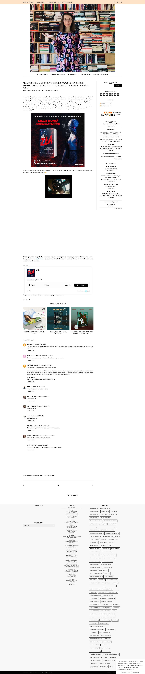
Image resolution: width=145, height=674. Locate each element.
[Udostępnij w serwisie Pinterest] (29, 300)
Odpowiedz (31, 350)
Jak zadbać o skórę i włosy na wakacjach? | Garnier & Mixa (111, 148)
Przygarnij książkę (72, 551)
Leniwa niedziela (94, 564)
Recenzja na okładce (71, 555)
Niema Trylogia (108, 576)
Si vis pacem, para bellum (111, 124)
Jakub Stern (103, 542)
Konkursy (71, 532)
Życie (111, 666)
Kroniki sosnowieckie (106, 551)
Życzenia (71, 584)
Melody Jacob (111, 191)
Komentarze (105, 106)
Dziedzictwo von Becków (111, 533)
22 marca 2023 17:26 (39, 344)
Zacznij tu (41, 2)
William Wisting (105, 644)
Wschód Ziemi (106, 651)
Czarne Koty (102, 523)
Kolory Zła (105, 548)
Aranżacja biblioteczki (71, 513)
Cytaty (72, 520)
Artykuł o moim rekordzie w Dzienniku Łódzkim (111, 140)
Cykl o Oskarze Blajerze (109, 520)
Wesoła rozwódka (94, 644)
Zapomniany (93, 663)
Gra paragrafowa (72, 527)
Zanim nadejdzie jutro (109, 660)
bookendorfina (111, 166)
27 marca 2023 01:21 (41, 445)
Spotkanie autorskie (71, 564)
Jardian (30, 344)
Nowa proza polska (111, 579)
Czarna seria (93, 523)
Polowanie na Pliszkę (95, 595)
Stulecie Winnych (105, 620)
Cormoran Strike (105, 517)
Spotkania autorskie (100, 74)
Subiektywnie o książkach (111, 137)
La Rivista (71, 535)
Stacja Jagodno (102, 613)
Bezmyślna (103, 514)
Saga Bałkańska (94, 604)
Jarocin (111, 542)
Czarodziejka (112, 523)
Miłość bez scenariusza (95, 573)
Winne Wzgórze (93, 648)
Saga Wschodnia (114, 604)
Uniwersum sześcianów (95, 638)
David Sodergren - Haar (111, 156)
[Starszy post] (92, 485)
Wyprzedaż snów (94, 657)
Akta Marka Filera (104, 508)
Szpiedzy (114, 620)
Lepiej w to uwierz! (105, 564)
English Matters (71, 521)
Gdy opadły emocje (107, 536)
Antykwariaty (72, 512)
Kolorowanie (71, 531)
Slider (56, 90)
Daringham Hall (94, 530)
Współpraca (51, 2)
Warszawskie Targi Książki (72, 571)
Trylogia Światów (105, 635)
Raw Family (110, 598)
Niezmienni (101, 579)
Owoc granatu (105, 582)
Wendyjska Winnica (105, 641)
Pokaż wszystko (118, 158)
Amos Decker (104, 511)
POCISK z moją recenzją (71, 541)
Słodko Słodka (111, 173)
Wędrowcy (112, 657)
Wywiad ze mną (72, 576)
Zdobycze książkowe (71, 580)
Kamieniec (103, 545)
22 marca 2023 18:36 (46, 355)
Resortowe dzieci (94, 601)
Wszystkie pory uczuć (95, 654)
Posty (103, 103)
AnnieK (29, 386)
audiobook (72, 581)
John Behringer (93, 545)
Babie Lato (113, 511)
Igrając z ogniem (94, 539)
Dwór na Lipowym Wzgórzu (96, 533)
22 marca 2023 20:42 (45, 365)
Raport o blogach (72, 552)
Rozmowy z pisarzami (58, 74)
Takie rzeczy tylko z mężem (96, 626)
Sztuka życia (93, 623)
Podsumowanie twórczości (72, 545)
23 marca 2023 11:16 (43, 396)
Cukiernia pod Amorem (95, 520)
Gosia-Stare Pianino (34, 435)
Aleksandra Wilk (94, 511)
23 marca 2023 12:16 (44, 425)
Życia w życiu (103, 666)
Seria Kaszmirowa (106, 607)
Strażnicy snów (93, 620)
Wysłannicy (104, 657)
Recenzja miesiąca (72, 554)
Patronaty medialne (65, 2)
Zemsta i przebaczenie (104, 663)
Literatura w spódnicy (95, 567)
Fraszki (72, 525)
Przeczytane (86, 74)
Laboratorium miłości (109, 558)
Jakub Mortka (93, 542)
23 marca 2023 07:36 (38, 386)
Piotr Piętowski (33, 365)
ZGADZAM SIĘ (135, 672)
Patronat (71, 542)
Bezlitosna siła (93, 514)
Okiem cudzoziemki (94, 582)
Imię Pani (103, 539)
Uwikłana (106, 638)
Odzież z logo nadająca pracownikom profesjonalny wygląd (111, 177)
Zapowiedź (72, 579)
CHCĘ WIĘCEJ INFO (126, 672)
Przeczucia (102, 598)
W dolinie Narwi (93, 641)
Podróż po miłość (112, 592)
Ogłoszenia (72, 540)
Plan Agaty (92, 592)
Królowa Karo (32, 425)
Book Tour (72, 518)
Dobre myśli (104, 530)
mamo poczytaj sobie (111, 202)
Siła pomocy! (111, 186)
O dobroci (111, 126)
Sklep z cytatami (71, 562)
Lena (28, 416)
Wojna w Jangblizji (104, 648)
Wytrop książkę (72, 575)
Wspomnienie (71, 574)
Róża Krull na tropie (106, 601)
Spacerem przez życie (111, 184)
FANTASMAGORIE (111, 169)
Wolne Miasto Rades (94, 651)
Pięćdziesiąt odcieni (106, 589)
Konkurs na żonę (94, 551)
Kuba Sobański (111, 554)
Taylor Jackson (110, 629)
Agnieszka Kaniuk (33, 355)
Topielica (111, 204)
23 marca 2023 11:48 (37, 416)
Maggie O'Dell (107, 567)
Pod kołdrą (111, 129)
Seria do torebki (94, 610)
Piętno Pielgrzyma (94, 589)
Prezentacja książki (71, 549)
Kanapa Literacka (72, 530)
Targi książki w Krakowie (72, 566)
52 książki (71, 510)
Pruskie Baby (93, 598)
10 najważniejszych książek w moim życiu (72, 508)
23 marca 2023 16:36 (48, 435)
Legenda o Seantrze (94, 561)
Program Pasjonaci (72, 550)
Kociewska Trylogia (94, 548)
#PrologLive (71, 507)
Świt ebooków (72, 583)
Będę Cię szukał (93, 517)
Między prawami (102, 570)
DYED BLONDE (111, 144)
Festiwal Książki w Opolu (72, 522)
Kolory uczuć (114, 548)
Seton (114, 610)
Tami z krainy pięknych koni (96, 629)
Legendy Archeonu (107, 561)
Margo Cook (93, 570)
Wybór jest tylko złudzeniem (110, 654)
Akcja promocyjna (72, 511)
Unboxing (71, 567)
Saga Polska (104, 604)
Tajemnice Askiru (103, 623)
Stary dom (111, 613)
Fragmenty (50, 90)
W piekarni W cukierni (72, 570)
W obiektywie (71, 569)
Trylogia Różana (94, 635)
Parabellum (115, 582)
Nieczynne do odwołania (95, 576)
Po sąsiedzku (102, 592)
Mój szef (106, 573)
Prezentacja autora (71, 547)
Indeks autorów (73, 74)
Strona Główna (28, 2)
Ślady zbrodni (93, 666)
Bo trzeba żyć (112, 514)
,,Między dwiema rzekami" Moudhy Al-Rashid (111, 133)
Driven (111, 530)
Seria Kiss (116, 607)
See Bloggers (71, 561)
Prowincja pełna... (107, 595)
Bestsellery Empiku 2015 (71, 515)
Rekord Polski (72, 557)
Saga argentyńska (94, 607)
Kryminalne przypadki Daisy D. (97, 554)
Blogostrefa (71, 517)
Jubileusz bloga (71, 528)
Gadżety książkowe (72, 526)
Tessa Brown (93, 632)
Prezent (72, 546)
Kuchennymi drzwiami (95, 558)
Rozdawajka (72, 559)
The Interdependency (104, 632)
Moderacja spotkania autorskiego (72, 536)
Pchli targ (72, 544)
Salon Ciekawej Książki (72, 560)
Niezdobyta (92, 579)
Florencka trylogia (94, 536)
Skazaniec (92, 613)
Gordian (117, 536)
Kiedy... (110, 545)
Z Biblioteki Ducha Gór (95, 660)
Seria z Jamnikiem (105, 610)
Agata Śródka (93, 508)
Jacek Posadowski (113, 539)
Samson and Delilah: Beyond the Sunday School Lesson (111, 195)
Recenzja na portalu (71, 556)
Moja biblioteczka (72, 537)
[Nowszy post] (23, 485)
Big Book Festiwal (72, 516)
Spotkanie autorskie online (71, 565)
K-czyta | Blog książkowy (111, 153)
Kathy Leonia (31, 396)
